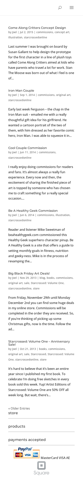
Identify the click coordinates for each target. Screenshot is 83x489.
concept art (62, 32)
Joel (14, 32)
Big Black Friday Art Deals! (29, 273)
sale (26, 283)
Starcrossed (38, 354)
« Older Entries (19, 408)
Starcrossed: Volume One (47, 283)
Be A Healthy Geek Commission (33, 211)
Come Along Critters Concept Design (37, 28)
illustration (15, 37)
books (50, 278)
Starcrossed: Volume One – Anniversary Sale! (39, 343)
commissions (44, 32)
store (36, 288)
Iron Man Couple (21, 90)
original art (63, 95)
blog (42, 278)
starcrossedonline (35, 37)
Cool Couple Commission (27, 148)
